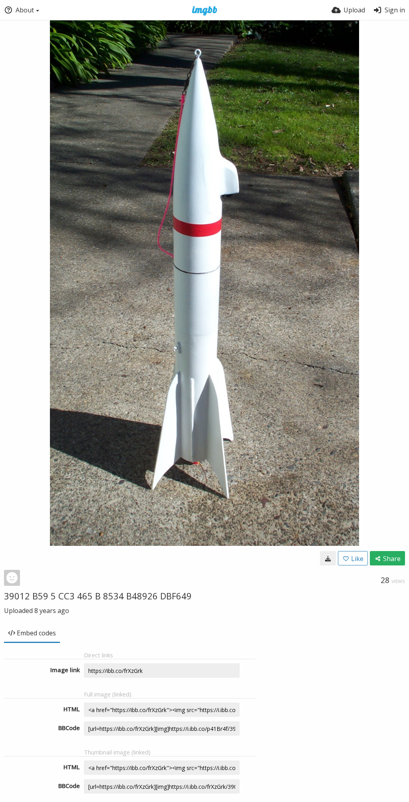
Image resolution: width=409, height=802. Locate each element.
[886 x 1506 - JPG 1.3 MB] (328, 558)
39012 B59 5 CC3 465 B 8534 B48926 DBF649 (98, 596)
